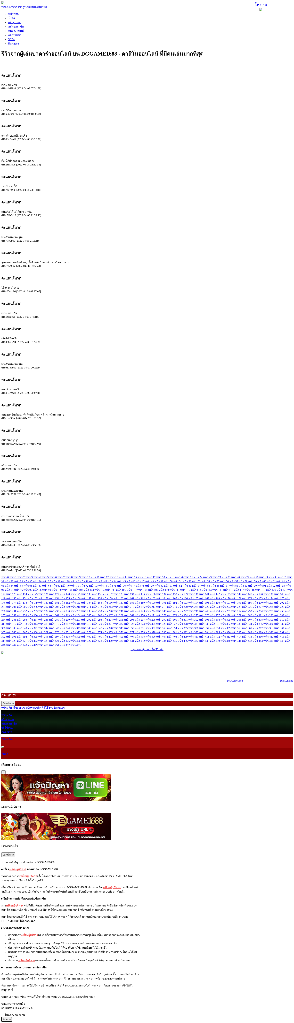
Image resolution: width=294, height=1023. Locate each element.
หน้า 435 (172, 640)
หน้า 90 (252, 585)
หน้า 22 (198, 577)
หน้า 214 (118, 606)
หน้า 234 (43, 611)
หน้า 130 (86, 594)
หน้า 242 (129, 611)
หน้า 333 (236, 623)
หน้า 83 (187, 585)
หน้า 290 (65, 619)
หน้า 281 (258, 615)
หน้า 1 (13, 577)
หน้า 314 (33, 623)
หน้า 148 (279, 594)
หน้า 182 (65, 602)
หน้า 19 (170, 577)
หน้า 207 (43, 606)
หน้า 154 (54, 598)
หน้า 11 (95, 577)
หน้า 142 (215, 594)
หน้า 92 (271, 585)
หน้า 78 (140, 585)
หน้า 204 (11, 606)
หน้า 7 (61, 577)
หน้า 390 (268, 632)
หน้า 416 (258, 636)
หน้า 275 (193, 615)
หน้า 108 (142, 589)
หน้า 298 (150, 619)
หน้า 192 (172, 602)
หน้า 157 (86, 598)
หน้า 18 (161, 577)
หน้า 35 (28, 581)
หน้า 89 (243, 585)
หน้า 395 (33, 636)
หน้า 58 (243, 581)
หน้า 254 (258, 611)
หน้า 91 (262, 585)
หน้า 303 (204, 619)
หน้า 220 (183, 606)
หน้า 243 (140, 611)
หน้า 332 (225, 623)
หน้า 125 (33, 594)
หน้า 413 (225, 636)
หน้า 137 (161, 594)
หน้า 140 (193, 594)
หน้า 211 (86, 606)
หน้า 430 (118, 640)
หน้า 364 (279, 628)
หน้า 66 (28, 585)
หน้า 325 (150, 623)
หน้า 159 (108, 598)
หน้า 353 (161, 628)
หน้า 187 (118, 602)
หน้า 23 (207, 577)
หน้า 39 (65, 581)
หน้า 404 (129, 636)
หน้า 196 (215, 602)
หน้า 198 (236, 602)
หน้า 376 (118, 632)
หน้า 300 (172, 619)
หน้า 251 (225, 611)
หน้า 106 (121, 589)
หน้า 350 (129, 628)
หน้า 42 (93, 581)
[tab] (147, 75)
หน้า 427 (86, 640)
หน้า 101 (67, 589)
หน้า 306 (236, 619)
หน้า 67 (37, 585)
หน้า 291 (75, 619)
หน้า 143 (225, 594)
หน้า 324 (140, 623)
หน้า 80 (159, 585)
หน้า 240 (108, 611)
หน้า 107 (132, 589)
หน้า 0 (5, 577)
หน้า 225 (236, 606)
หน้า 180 (43, 602)
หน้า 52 (187, 581)
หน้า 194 (193, 602)
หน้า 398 (65, 636)
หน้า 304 (215, 619)
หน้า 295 (118, 619)
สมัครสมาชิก (39, 6)
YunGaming (286, 680)
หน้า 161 (129, 598)
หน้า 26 (235, 577)
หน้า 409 (183, 636)
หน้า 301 (183, 619)
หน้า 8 (69, 577)
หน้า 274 (183, 615)
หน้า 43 (103, 581)
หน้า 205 (22, 606)
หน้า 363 (268, 628)
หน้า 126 (43, 594)
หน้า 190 (150, 602)
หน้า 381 (172, 632)
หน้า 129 (75, 594)
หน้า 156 (75, 598)
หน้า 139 (183, 594)
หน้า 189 (140, 602)
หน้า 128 (65, 594)
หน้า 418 (279, 636)
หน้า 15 (132, 577)
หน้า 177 (11, 602)
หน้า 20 (179, 577)
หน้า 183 (75, 602)
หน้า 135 (140, 594)
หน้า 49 (159, 581)
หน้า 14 (123, 577)
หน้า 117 (239, 589)
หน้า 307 (247, 619)
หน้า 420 (11, 640)
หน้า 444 (268, 640)
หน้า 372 (75, 632)
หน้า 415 (247, 636)
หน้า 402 (108, 636)
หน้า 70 (65, 585)
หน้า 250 (215, 611)
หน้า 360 (236, 628)
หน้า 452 (65, 645)
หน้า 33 (9, 581)
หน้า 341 (33, 628)
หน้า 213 (108, 606)
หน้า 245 (161, 611)
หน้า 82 (178, 585)
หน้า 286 (22, 619)
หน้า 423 (43, 640)
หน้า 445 (279, 640)
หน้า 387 (236, 632)
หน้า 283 (279, 615)
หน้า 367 (22, 632)
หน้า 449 (33, 645)
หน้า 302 (193, 619)
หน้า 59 (252, 581)
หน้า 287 (33, 619)
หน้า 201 (268, 602)
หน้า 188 (129, 602)
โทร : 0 (261, 5)
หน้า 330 (204, 623)
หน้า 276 (204, 615)
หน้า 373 (86, 632)
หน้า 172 (247, 598)
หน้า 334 (247, 623)
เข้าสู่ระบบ (24, 6)
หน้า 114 (207, 589)
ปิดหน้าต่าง (8, 703)
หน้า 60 (262, 581)
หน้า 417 (268, 636)
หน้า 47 (140, 581)
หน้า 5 (45, 577)
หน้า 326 (161, 623)
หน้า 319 (86, 623)
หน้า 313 (22, 623)
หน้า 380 (161, 632)
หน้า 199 (247, 602)
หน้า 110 (164, 589)
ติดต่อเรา (13, 43)
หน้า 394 (22, 636)
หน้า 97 (28, 589)
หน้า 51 (178, 581)
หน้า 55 (215, 581)
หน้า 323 (129, 623)
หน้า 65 (18, 585)
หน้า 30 (273, 577)
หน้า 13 (114, 577)
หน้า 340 (22, 628)
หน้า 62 (280, 581)
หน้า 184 (86, 602)
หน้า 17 (151, 577)
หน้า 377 (129, 632)
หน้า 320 (97, 623)
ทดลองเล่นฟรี (9, 6)
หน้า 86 (215, 585)
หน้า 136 (150, 594)
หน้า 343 (54, 628)
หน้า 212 (97, 606)
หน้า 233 (33, 611)
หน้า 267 (108, 615)
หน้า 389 (258, 632)
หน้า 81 (168, 585)
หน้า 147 (268, 594)
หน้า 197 (225, 602)
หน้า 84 (196, 585)
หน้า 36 (37, 581)
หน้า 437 (193, 640)
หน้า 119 (260, 589)
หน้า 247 (183, 611)
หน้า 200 (258, 602)
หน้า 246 (172, 611)
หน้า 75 (112, 585)
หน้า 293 (97, 619)
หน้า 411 (204, 636)
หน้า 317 (65, 623)
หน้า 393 (11, 636)
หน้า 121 (282, 589)
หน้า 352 (150, 628)
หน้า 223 (215, 606)
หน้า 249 (204, 611)
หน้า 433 (150, 640)
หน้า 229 (279, 606)
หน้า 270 (140, 615)
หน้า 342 (43, 628)
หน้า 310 (279, 619)
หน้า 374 (97, 632)
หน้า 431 (129, 640)
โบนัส (11, 18)
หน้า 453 (75, 645)
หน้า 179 (33, 602)
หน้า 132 (108, 594)
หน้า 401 (97, 636)
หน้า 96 (18, 589)
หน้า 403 (118, 636)
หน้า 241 (118, 611)
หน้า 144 (236, 594)
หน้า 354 (172, 628)
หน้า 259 (22, 615)
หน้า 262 (54, 615)
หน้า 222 (204, 606)
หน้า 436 (183, 640)
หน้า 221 (193, 606)
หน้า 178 (22, 602)
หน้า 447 (11, 645)
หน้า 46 (131, 581)
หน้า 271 (150, 615)
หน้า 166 (183, 598)
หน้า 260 (33, 615)
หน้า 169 (215, 598)
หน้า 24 (217, 577)
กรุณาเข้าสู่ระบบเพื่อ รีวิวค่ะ (147, 649)
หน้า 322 (118, 623)
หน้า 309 (268, 619)
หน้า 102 (78, 589)
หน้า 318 (75, 623)
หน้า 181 (54, 602)
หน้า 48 (149, 581)
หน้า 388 (247, 632)
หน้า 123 (11, 594)
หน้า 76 (121, 585)
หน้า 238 (86, 611)
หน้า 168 (204, 598)
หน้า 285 (11, 619)
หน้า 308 (258, 619)
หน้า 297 (140, 619)
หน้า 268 (118, 615)
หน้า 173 (258, 598)
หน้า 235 (54, 611)
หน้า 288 (43, 619)
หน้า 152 (33, 598)
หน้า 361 (247, 628)
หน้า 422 (33, 640)
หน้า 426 (75, 640)
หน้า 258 (11, 615)
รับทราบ (7, 1019)
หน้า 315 (43, 623)
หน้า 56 (224, 581)
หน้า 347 (97, 628)
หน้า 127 (54, 594)
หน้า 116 (228, 589)
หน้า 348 (108, 628)
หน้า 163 (150, 598)
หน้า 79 (149, 585)
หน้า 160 (118, 598)
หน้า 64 (9, 585)
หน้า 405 (140, 636)
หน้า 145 (247, 594)
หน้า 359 (225, 628)
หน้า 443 (258, 640)
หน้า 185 (97, 602)
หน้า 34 (18, 581)
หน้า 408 (172, 636)
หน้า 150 (11, 598)
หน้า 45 (121, 581)
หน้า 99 (47, 589)
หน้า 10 (86, 577)
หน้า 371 (65, 632)
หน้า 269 (129, 615)
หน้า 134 (129, 594)
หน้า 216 (140, 606)
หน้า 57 (234, 581)
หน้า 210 (75, 606)
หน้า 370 (54, 632)
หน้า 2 (21, 577)
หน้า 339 (11, 628)
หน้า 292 (86, 619)
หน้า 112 (185, 589)
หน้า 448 (22, 645)
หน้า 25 (226, 577)
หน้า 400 (86, 636)
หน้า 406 (150, 636)
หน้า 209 (65, 606)
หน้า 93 (280, 585)
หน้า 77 (131, 585)
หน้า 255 (268, 611)
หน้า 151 (22, 598)
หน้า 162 (140, 598)
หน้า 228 (268, 606)
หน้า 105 (110, 589)
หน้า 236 (65, 611)
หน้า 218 (161, 606)
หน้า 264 (75, 615)
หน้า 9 (77, 577)
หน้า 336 (268, 623)
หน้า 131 (97, 594)
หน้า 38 (56, 581)
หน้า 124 (22, 594)
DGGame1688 (235, 680)
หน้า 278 (225, 615)
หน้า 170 (225, 598)
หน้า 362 (258, 628)
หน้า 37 (47, 581)
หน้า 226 (247, 606)
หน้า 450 (43, 645)
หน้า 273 (172, 615)
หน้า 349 (118, 628)
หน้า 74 (103, 585)
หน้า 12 (104, 577)
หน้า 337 (279, 623)
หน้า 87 (224, 585)
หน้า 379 (150, 632)
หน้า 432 (140, 640)
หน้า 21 (189, 577)
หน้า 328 (183, 623)
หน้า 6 (53, 577)
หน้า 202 (279, 602)
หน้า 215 (129, 606)
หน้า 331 (215, 623)
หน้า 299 (161, 619)
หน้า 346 (86, 628)
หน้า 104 (99, 589)
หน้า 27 (245, 577)
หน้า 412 (215, 636)
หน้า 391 (279, 632)
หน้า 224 (225, 606)
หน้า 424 (54, 640)
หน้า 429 (108, 640)
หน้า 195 (204, 602)
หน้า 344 (65, 628)
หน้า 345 (75, 628)
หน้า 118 (249, 589)
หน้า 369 (43, 632)
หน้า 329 (193, 623)
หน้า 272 (161, 615)
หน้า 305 (225, 619)
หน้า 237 (75, 611)
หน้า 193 (183, 602)
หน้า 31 (282, 577)
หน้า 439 (215, 640)
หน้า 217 (150, 606)
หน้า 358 (215, 628)
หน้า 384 (204, 632)
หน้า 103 (89, 589)
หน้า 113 (196, 589)
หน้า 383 (193, 632)
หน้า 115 (217, 589)
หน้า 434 (161, 640)
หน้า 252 (236, 611)
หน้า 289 (54, 619)
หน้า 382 (183, 632)
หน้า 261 (43, 615)
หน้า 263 (65, 615)
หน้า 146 (258, 594)
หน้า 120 (271, 589)
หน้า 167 (193, 598)
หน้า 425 (65, 640)
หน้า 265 (86, 615)
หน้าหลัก (13, 13)
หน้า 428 (97, 640)
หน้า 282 (268, 615)
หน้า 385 (215, 632)
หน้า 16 (142, 577)
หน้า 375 (108, 632)
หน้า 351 (140, 628)
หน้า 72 (84, 585)
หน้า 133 (118, 594)
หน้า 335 (258, 623)
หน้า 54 (206, 581)
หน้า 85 (206, 585)
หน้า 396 (43, 636)
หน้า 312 (11, 623)
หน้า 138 (172, 594)
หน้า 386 (225, 632)
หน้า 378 (140, 632)
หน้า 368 (33, 632)
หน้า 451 (54, 645)
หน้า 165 (172, 598)
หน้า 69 (56, 585)
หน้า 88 (234, 585)
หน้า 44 (112, 581)
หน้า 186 (108, 602)
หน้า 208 (54, 606)
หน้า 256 (279, 611)
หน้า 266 (97, 615)
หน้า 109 (153, 589)
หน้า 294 (108, 619)
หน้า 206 (33, 606)
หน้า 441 (236, 640)
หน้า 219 (172, 606)
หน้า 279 (236, 615)
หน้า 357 (204, 628)
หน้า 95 (9, 589)
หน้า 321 (108, 623)
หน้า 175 (279, 598)
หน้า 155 (65, 598)
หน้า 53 (196, 581)
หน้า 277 (215, 615)
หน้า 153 (43, 598)
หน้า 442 (247, 640)
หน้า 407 (161, 636)
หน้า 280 (247, 615)
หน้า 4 (37, 577)
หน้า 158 (97, 598)
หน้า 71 (75, 585)
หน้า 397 (54, 636)
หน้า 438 (204, 640)
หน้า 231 (11, 611)
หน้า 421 (22, 640)
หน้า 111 (174, 589)
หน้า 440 (225, 640)
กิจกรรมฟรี (14, 35)
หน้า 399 (75, 636)
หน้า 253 (247, 611)
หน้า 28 (254, 577)
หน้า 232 (22, 611)
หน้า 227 (258, 606)
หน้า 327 (172, 623)
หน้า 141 (204, 594)
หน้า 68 (47, 585)
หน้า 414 (236, 636)
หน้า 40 (75, 581)
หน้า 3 (29, 577)
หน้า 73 (93, 585)
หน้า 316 (54, 623)
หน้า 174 (268, 598)
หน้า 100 (57, 589)
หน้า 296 (129, 619)
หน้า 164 (161, 598)
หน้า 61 (271, 581)
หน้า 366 (11, 632)
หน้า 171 (236, 598)
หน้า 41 (84, 581)
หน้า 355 (183, 628)
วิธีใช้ (11, 39)
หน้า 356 (193, 628)
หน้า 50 (168, 581)
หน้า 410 (193, 636)
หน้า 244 (150, 611)
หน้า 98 (37, 589)
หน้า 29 (263, 577)
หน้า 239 (97, 611)
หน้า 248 (193, 611)
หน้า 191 (161, 602)
